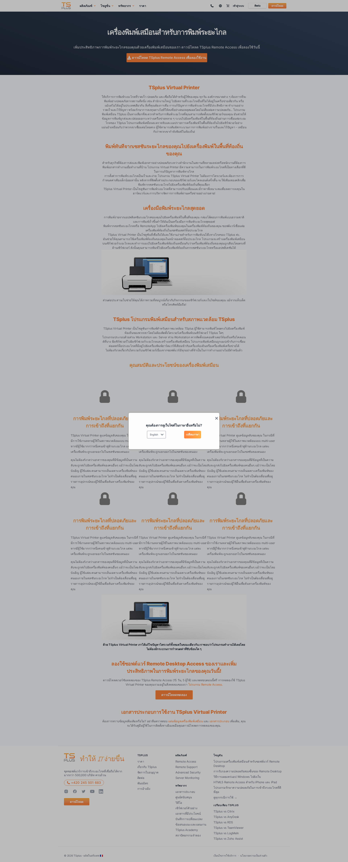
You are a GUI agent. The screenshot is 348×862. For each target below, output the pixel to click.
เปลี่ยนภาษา (192, 434)
